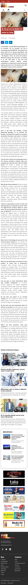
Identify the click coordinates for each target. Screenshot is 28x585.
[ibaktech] (14, 515)
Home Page (3, 583)
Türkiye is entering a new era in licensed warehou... (17, 441)
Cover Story (17, 567)
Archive (2, 572)
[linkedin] (10, 550)
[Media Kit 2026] (14, 524)
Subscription (3, 568)
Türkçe (8, 1)
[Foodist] (14, 507)
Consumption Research (20, 563)
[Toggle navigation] (25, 5)
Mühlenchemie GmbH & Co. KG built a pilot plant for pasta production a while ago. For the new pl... (14, 395)
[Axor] (14, 474)
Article (16, 561)
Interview (17, 565)
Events (2, 565)
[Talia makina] (14, 482)
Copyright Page (4, 561)
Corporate (3, 559)
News (16, 559)
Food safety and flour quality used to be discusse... (17, 461)
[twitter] (6, 550)
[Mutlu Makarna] (14, 490)
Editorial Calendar (5, 567)
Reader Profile (4, 563)
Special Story (18, 568)
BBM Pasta (3, 570)
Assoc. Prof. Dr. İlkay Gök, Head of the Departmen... (16, 452)
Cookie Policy (10, 583)
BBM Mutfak (17, 570)
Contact (2, 574)
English (3, 1)
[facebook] (2, 550)
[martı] (14, 499)
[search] (24, 10)
